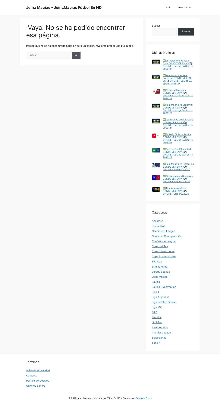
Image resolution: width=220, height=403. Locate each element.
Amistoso (157, 220)
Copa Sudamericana (164, 256)
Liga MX (157, 307)
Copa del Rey (160, 246)
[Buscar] (76, 55)
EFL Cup (157, 261)
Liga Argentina (160, 297)
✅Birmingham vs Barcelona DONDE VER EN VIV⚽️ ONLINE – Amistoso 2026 (178, 179)
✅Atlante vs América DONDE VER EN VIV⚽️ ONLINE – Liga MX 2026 (176, 191)
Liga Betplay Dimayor (164, 302)
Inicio (168, 7)
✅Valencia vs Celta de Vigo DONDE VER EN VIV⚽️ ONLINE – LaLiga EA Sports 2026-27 (178, 123)
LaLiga (156, 281)
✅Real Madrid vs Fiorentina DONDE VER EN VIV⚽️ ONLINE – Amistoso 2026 (178, 166)
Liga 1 (155, 292)
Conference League (164, 241)
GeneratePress (144, 398)
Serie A (156, 342)
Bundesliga (158, 226)
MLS (154, 312)
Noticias (157, 322)
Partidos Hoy (160, 327)
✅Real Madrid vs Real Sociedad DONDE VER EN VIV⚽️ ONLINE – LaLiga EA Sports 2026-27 (177, 79)
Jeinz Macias (184, 7)
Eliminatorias (159, 266)
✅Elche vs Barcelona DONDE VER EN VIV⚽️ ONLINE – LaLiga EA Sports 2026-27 (178, 94)
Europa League (161, 271)
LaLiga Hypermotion (164, 286)
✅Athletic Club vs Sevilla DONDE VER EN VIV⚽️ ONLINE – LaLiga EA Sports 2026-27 (178, 138)
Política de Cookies (37, 380)
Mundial (156, 317)
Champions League (163, 231)
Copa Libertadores (163, 251)
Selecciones (159, 337)
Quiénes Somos (35, 385)
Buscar (156, 25)
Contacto (31, 375)
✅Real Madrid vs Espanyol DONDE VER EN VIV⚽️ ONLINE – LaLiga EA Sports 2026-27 (178, 108)
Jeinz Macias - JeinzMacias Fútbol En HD (64, 7)
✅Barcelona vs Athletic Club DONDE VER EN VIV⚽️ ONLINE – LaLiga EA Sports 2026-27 (178, 64)
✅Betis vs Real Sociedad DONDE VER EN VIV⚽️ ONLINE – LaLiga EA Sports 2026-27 (178, 153)
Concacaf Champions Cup (167, 236)
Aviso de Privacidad (38, 370)
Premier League (161, 332)
